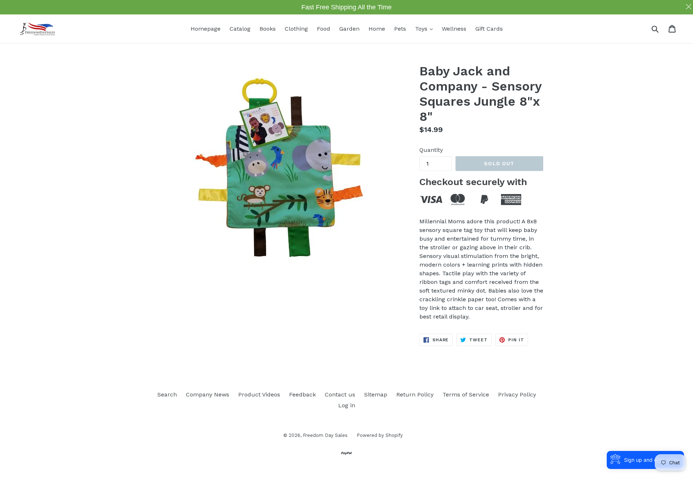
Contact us (340, 394)
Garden (349, 28)
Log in (346, 405)
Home (377, 28)
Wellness (454, 28)
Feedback (302, 394)
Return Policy (414, 394)
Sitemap (375, 394)
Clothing (296, 28)
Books (268, 28)
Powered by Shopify (380, 435)
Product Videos (259, 394)
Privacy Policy (517, 394)
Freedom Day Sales (325, 435)
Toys (425, 28)
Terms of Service (466, 394)
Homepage (206, 28)
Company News (207, 394)
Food (323, 28)
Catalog (240, 28)
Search (167, 394)
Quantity (431, 149)
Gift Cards (489, 28)
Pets (400, 28)
